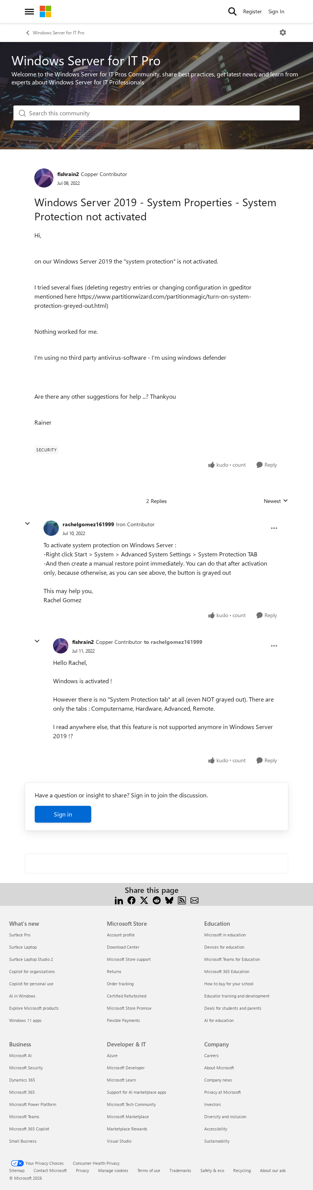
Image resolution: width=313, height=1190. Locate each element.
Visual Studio (119, 1141)
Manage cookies (113, 1170)
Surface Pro (19, 935)
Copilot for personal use (31, 983)
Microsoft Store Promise (129, 1008)
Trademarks (180, 1170)
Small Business (23, 1141)
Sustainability (216, 1141)
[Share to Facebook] (131, 899)
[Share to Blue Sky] (169, 899)
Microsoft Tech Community (131, 1104)
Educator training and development (236, 996)
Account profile (121, 935)
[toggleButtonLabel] (283, 32)
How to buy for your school (228, 983)
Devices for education (224, 947)
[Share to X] (144, 899)
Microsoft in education (225, 935)
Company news (218, 1080)
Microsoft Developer (126, 1067)
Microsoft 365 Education (226, 971)
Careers (211, 1055)
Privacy (82, 1170)
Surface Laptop (23, 947)
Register (252, 11)
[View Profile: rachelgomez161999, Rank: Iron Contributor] (51, 528)
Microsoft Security (26, 1067)
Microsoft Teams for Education (232, 959)
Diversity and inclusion (225, 1116)
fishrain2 (68, 174)
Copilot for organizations (32, 971)
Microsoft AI (20, 1055)
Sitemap (16, 1170)
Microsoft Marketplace (128, 1116)
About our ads (273, 1170)
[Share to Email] (194, 899)
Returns (114, 971)
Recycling (242, 1170)
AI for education (219, 1020)
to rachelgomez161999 (173, 641)
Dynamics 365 (22, 1080)
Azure (112, 1055)
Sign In (276, 11)
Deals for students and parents (232, 1008)
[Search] (232, 11)
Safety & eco (212, 1170)
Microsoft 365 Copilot (29, 1129)
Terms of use (148, 1170)
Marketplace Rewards (127, 1129)
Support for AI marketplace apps (136, 1092)
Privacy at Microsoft (222, 1092)
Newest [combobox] (276, 501)
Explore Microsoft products (34, 1008)
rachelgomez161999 (88, 524)
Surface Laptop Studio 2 (31, 959)
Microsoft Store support (129, 959)
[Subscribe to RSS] (182, 899)
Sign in (63, 814)
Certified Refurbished (126, 996)
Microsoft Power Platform (32, 1104)
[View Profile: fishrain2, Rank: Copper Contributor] (43, 178)
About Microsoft (219, 1067)
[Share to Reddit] (157, 899)
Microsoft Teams (24, 1116)
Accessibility (215, 1129)
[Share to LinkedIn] (119, 899)
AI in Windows (22, 996)
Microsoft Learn (121, 1080)
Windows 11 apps (25, 1020)
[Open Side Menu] (29, 11)
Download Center (123, 947)
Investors (212, 1104)
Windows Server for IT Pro (58, 32)
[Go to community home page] (45, 11)
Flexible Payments (123, 1020)
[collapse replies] (27, 523)
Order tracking (120, 983)
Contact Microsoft (50, 1170)
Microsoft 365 (22, 1092)
